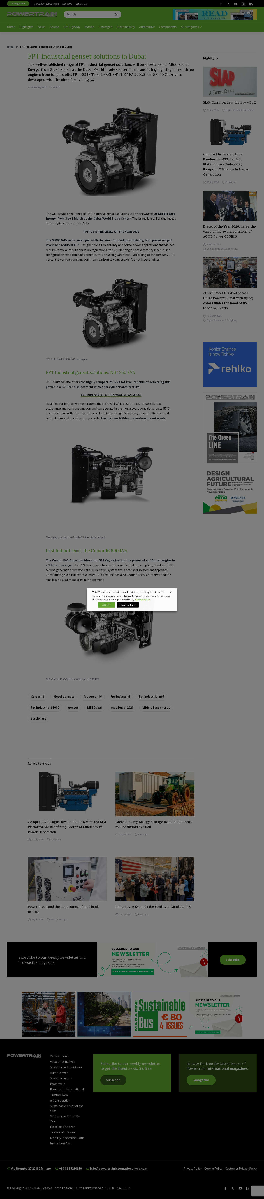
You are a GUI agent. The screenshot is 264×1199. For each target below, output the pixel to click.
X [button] (171, 592)
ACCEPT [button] (106, 605)
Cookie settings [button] (127, 605)
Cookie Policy (142, 599)
